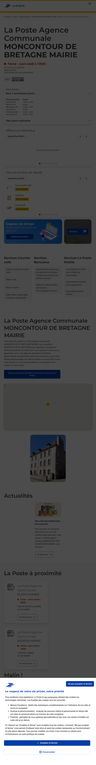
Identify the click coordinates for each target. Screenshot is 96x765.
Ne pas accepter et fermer (80, 684)
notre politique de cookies (33, 734)
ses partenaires (51, 697)
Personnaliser (49, 752)
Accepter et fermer (49, 743)
